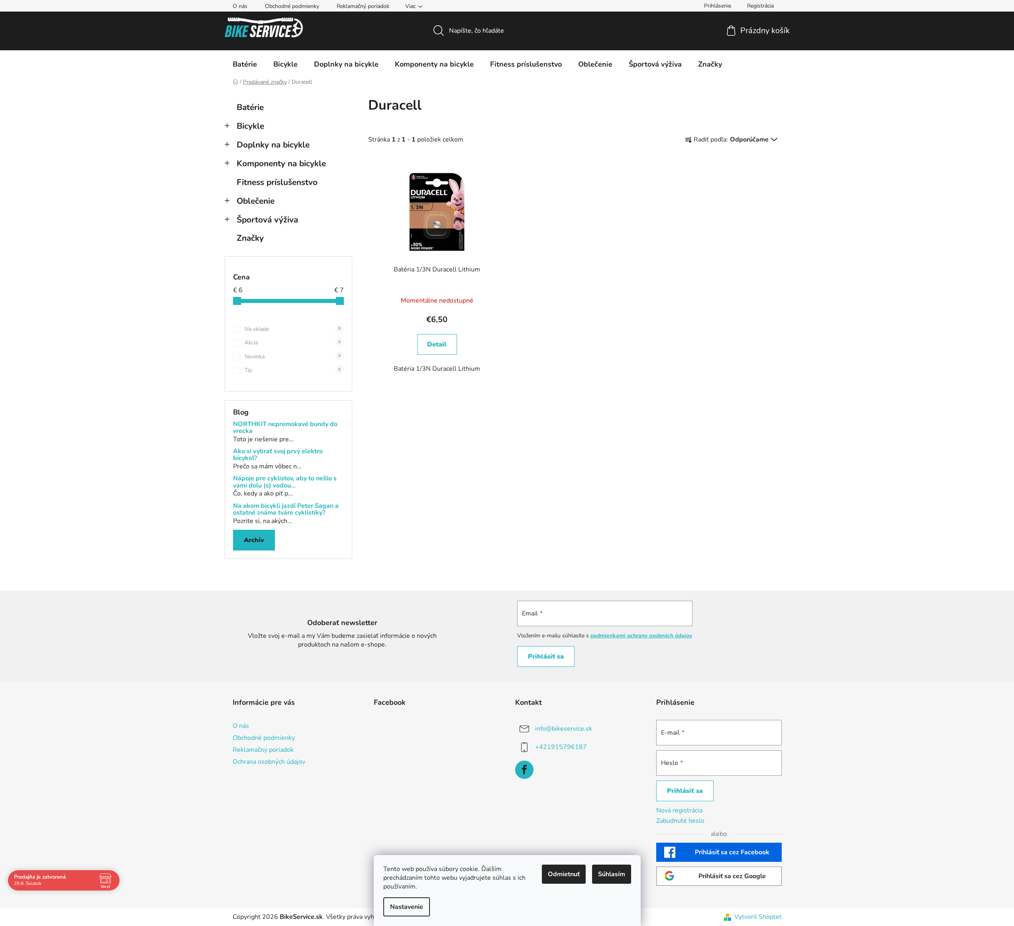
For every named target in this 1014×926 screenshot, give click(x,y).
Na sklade (293, 329)
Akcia (293, 342)
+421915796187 (561, 747)
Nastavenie (406, 906)
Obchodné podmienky (292, 6)
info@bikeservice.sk (563, 728)
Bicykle (250, 126)
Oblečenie (256, 200)
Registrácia (760, 6)
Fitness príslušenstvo (277, 182)
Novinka (293, 356)
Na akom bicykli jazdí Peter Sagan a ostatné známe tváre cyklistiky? (286, 510)
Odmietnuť (564, 874)
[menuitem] (245, 64)
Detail (437, 344)
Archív (254, 540)
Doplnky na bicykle (273, 144)
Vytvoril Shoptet (758, 916)
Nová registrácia (679, 810)
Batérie (250, 107)
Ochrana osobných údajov (269, 761)
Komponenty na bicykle (281, 163)
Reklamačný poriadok (363, 6)
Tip (293, 370)
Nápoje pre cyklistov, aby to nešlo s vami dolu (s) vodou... (285, 482)
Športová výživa (267, 219)
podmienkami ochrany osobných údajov (641, 635)
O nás (240, 6)
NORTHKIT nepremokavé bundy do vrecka (285, 428)
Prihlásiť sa (546, 656)
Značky (250, 238)
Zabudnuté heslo (680, 820)
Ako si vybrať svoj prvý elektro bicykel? (278, 455)
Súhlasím (611, 874)
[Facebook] (524, 770)
